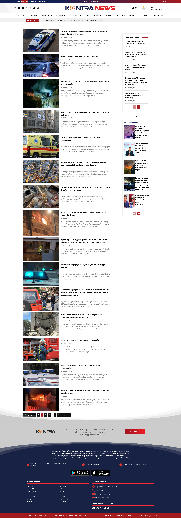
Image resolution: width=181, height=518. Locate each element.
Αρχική (18, 2)
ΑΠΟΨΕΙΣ (63, 502)
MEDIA (131, 15)
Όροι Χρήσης (53, 515)
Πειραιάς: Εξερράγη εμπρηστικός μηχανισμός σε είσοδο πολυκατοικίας (80, 366)
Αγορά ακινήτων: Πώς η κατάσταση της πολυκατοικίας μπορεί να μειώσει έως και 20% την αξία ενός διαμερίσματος (83, 163)
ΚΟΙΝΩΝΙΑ (33, 15)
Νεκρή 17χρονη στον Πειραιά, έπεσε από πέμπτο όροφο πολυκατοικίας (80, 138)
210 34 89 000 (100, 490)
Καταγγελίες (32, 2)
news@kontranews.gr (103, 497)
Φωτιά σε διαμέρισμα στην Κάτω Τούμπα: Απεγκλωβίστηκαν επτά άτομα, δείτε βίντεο (84, 213)
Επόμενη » (62, 415)
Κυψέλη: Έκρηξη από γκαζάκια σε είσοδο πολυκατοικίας (80, 56)
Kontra (115, 453)
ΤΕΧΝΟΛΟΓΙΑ (64, 499)
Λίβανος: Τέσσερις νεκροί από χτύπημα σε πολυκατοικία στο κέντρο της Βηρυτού (84, 113)
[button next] (138, 107)
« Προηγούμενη (29, 415)
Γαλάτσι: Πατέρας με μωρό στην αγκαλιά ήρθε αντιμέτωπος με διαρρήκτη (82, 266)
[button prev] (134, 107)
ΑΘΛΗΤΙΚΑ (121, 15)
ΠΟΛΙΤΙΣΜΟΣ (143, 15)
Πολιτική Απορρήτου (66, 515)
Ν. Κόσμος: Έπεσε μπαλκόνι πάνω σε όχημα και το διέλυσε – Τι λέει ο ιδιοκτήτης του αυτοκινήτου (85, 188)
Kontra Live (24, 2)
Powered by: (146, 515)
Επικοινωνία (41, 2)
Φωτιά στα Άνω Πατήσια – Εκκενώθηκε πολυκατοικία (79, 340)
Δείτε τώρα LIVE (134, 431)
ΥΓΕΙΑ (88, 15)
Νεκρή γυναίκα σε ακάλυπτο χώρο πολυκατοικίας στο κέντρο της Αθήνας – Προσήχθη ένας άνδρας (83, 32)
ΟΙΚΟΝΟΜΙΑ (76, 15)
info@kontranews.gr (102, 494)
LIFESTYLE (63, 496)
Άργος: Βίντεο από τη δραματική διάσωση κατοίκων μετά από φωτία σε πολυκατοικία (84, 82)
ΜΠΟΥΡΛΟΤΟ (47, 15)
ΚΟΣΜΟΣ (109, 15)
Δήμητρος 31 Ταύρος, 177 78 (106, 487)
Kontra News (76, 456)
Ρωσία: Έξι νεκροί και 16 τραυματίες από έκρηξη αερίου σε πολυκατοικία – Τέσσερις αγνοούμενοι (81, 316)
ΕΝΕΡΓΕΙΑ (97, 15)
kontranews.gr (78, 451)
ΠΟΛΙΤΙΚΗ (21, 15)
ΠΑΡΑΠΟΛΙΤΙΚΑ (61, 15)
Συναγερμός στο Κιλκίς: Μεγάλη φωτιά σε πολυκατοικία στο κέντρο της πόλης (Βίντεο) (84, 391)
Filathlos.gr (82, 458)
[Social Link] (15, 8)
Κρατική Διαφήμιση (82, 515)
